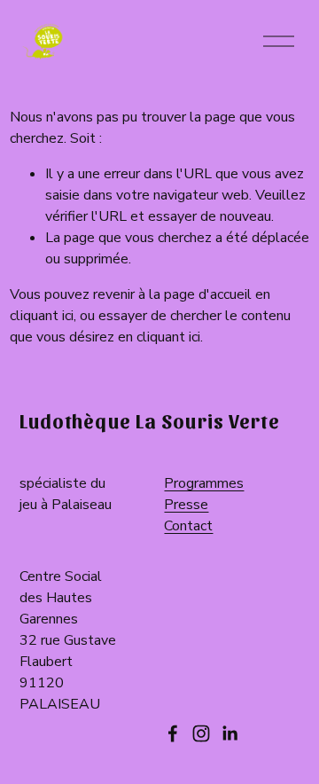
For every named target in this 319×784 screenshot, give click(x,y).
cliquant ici (42, 315)
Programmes (204, 483)
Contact (188, 526)
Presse (186, 504)
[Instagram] (201, 733)
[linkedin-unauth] (229, 733)
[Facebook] (173, 733)
